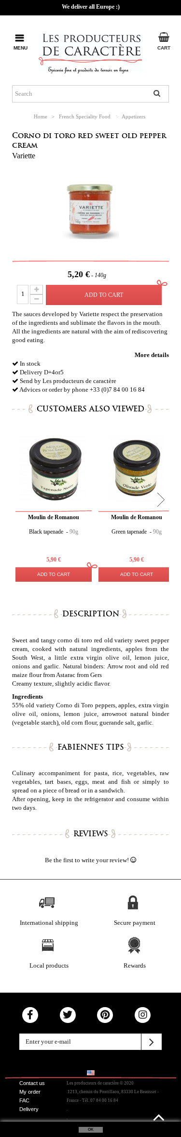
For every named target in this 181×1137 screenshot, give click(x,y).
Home (40, 116)
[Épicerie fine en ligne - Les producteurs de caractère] (90, 51)
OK (91, 1129)
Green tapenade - (136, 531)
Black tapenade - (53, 531)
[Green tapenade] (53, 469)
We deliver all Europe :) (91, 6)
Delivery (29, 1109)
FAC (24, 1100)
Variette (23, 156)
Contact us (32, 1083)
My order (30, 1092)
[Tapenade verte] (136, 469)
